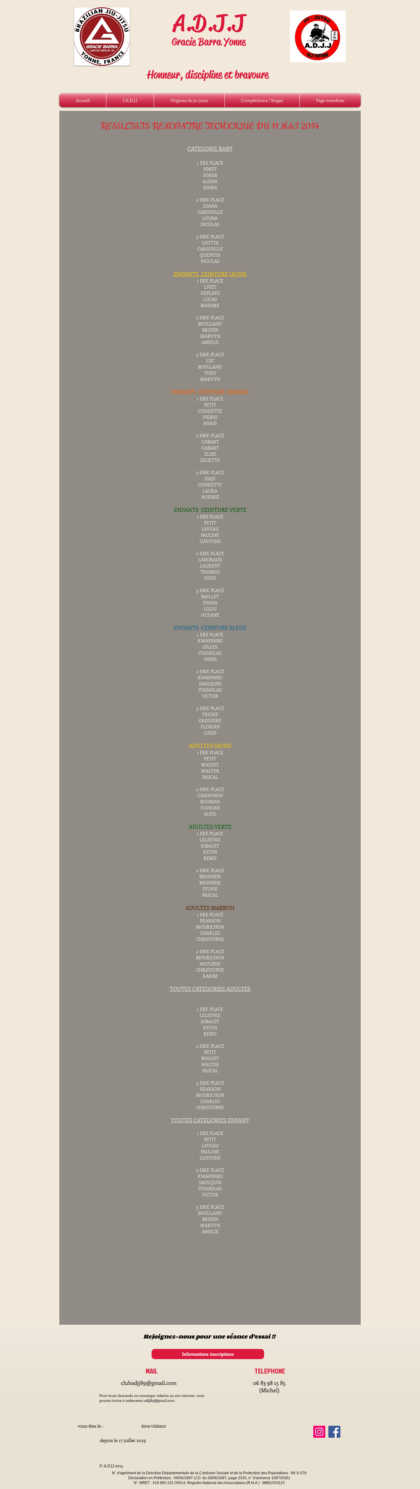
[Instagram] (319, 1432)
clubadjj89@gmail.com (148, 1382)
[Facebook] (334, 1432)
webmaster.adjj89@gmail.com (150, 1400)
